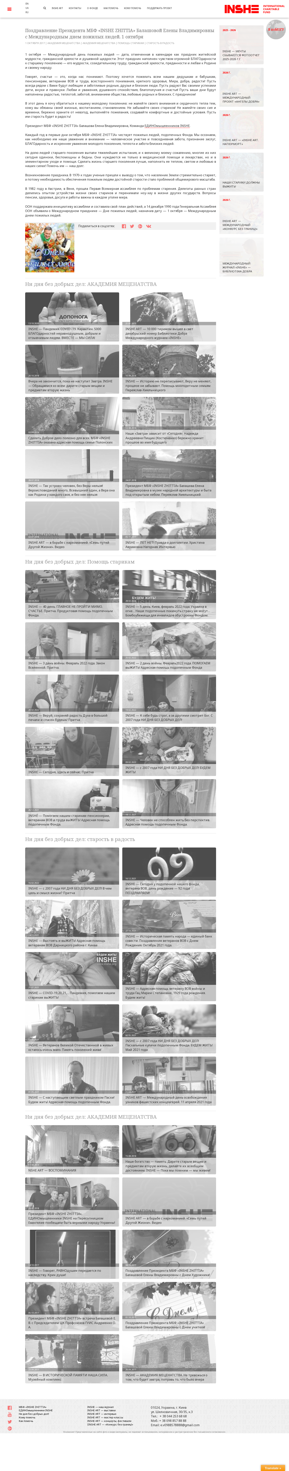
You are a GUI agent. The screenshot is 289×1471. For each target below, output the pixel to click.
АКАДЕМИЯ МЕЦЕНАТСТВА (63, 43)
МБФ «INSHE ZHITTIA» (32, 1407)
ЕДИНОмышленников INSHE (167, 126)
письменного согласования (211, 1432)
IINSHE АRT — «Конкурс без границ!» (110, 1424)
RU (27, 12)
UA (27, 7)
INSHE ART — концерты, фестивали (109, 1421)
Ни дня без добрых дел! (34, 1414)
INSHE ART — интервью (101, 1414)
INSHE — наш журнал (100, 1407)
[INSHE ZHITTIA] (254, 8)
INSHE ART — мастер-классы (105, 1417)
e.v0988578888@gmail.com (180, 1425)
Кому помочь (27, 1417)
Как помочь (26, 1421)
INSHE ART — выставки (101, 1410)
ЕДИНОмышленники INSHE (36, 1410)
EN (27, 3)
